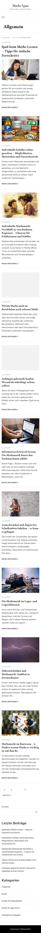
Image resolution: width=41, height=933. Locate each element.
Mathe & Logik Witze (11, 908)
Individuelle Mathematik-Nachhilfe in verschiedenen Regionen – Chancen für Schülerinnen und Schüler (17, 231)
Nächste (6, 795)
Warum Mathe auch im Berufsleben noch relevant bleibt (20, 307)
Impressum (14, 929)
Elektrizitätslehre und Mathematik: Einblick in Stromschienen (16, 674)
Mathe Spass (20, 5)
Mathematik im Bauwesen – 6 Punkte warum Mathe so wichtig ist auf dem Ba (20, 747)
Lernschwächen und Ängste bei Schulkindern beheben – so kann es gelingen (20, 528)
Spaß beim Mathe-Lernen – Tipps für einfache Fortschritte (19, 50)
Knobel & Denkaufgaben (12, 901)
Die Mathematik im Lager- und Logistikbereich (19, 602)
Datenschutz (25, 929)
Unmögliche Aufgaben (11, 915)
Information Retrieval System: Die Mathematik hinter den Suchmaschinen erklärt (19, 455)
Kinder (4, 894)
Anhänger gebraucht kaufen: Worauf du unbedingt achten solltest (18, 382)
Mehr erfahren (9, 107)
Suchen (5, 806)
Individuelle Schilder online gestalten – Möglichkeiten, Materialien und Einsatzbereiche (20, 153)
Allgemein (6, 42)
